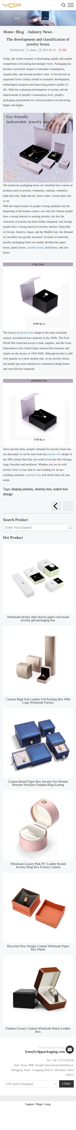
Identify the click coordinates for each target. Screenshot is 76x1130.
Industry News (40, 32)
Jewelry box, (43, 489)
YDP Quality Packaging (19, 1084)
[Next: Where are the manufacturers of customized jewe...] (68, 506)
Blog (20, 32)
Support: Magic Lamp (38, 1104)
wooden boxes (35, 247)
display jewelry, (23, 489)
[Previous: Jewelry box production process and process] (56, 506)
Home (8, 32)
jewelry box (26, 332)
